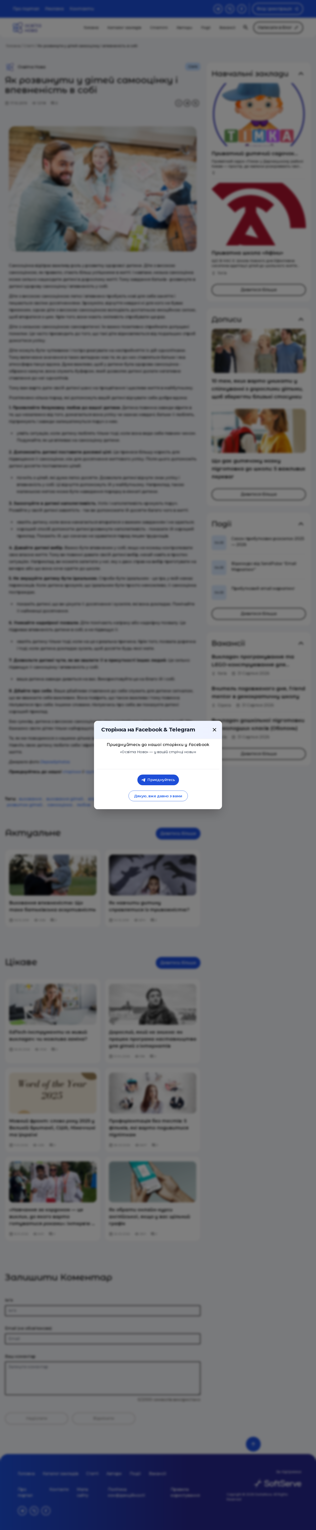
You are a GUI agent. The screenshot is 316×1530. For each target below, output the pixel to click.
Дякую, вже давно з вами (158, 796)
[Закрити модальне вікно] (214, 730)
